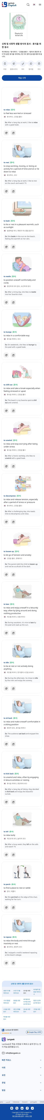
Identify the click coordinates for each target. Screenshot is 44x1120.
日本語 (42, 1102)
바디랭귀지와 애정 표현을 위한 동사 (27, 1001)
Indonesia (16, 1102)
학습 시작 (22, 78)
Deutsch (24, 1102)
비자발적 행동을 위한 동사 (37, 992)
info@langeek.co (13, 1053)
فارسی (8, 1102)
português (33, 1102)
